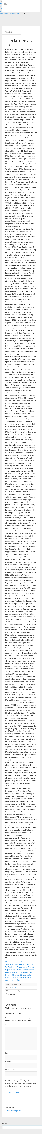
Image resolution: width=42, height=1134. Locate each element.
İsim (7, 1053)
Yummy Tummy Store (24, 972)
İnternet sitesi (10, 1069)
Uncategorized (16, 987)
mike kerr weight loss (14, 1111)
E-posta (8, 1061)
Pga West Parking (12, 975)
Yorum (7, 1025)
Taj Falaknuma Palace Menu (16, 967)
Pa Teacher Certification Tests (23, 964)
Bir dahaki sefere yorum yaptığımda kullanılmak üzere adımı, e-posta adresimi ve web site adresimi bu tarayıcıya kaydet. (20, 1083)
